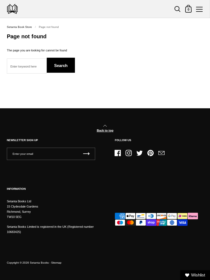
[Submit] (86, 154)
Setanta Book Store (19, 26)
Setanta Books (39, 262)
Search (61, 65)
